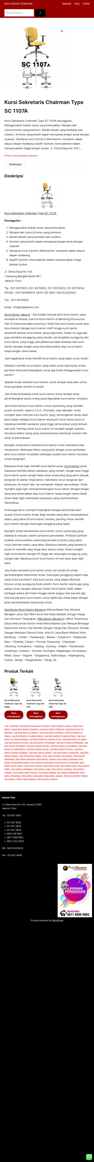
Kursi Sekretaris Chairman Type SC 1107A (30, 213)
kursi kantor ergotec (33, 765)
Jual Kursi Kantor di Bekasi (26, 732)
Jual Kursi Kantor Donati (37, 749)
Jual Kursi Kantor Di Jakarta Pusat (60, 736)
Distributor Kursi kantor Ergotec (34, 726)
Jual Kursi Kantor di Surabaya (63, 746)
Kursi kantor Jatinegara (21, 769)
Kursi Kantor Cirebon (46, 759)
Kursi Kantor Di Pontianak (67, 762)
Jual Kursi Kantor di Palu (38, 746)
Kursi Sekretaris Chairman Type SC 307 (35, 703)
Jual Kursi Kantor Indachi (40, 752)
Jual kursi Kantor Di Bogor (51, 732)
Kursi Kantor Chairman (18, 3)
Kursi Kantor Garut (68, 765)
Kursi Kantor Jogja (42, 769)
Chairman (14, 726)
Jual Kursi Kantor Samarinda (66, 752)
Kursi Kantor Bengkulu (26, 759)
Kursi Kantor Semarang (32, 776)
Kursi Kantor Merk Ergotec (25, 772)
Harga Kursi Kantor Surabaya (25, 729)
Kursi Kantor (67, 756)
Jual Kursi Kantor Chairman (51, 729)
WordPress (57, 920)
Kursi (45, 756)
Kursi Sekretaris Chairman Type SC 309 (57, 703)
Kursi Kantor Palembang (68, 772)
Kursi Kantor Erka (51, 765)
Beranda (66, 3)
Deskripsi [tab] (15, 164)
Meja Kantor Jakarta (53, 776)
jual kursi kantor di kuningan (42, 742)
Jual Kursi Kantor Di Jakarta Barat (27, 736)
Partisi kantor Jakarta (47, 779)
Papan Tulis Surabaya (26, 779)
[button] (62, 31)
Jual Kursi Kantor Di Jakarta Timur (45, 739)
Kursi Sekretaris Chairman (25, 155)
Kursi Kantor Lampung (62, 769)
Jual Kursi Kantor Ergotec (61, 749)
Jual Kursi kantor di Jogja (16, 742)
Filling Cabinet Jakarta (60, 726)
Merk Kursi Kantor (72, 776)
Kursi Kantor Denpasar (67, 759)
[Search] (40, 13)
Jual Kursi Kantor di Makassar (69, 742)
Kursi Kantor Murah (47, 772)
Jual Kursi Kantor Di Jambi (74, 739)
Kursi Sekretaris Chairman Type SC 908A (13, 703)
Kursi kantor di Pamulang (42, 762)
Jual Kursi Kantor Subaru (30, 756)
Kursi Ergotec (54, 756)
